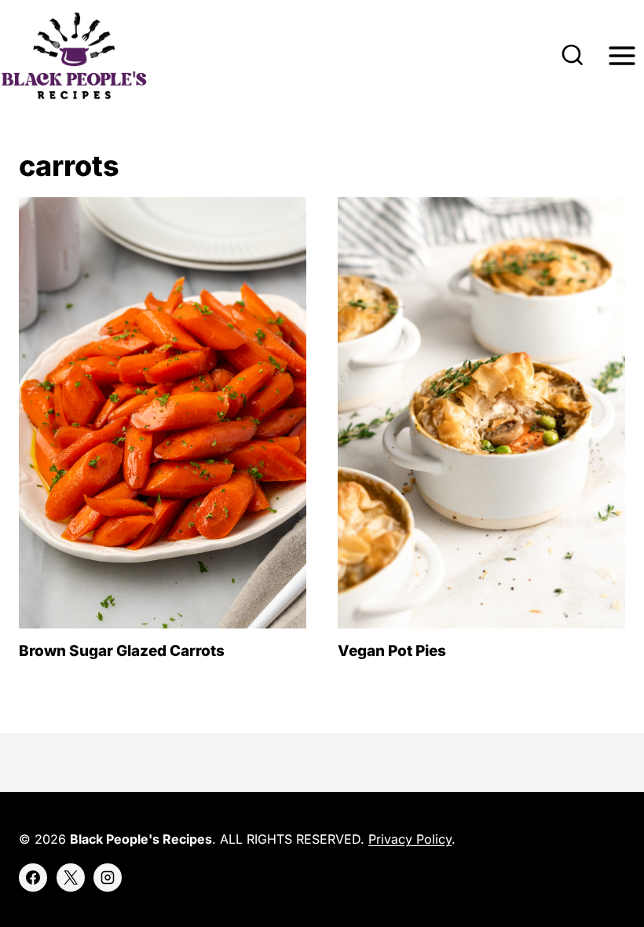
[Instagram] (107, 877)
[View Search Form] (572, 55)
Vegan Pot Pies (392, 651)
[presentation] (162, 412)
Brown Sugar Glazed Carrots (122, 651)
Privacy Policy (410, 839)
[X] (71, 877)
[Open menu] (621, 56)
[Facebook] (33, 877)
